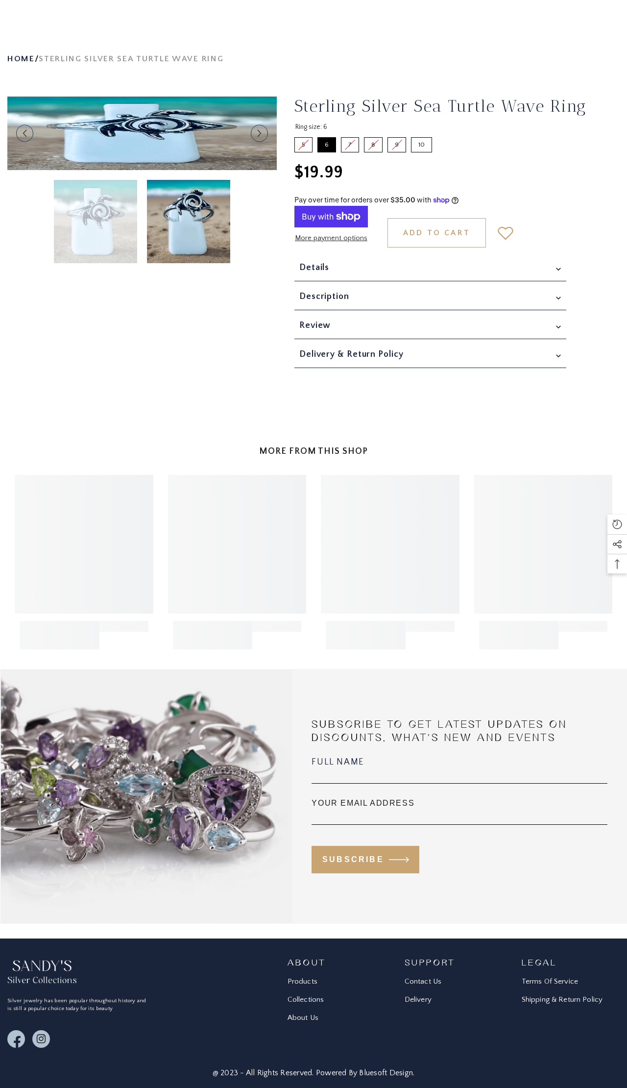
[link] (59, 635)
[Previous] (24, 133)
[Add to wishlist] (505, 233)
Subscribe (353, 859)
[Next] (259, 133)
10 (421, 142)
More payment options (331, 238)
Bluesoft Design (386, 1072)
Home (21, 58)
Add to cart (436, 232)
